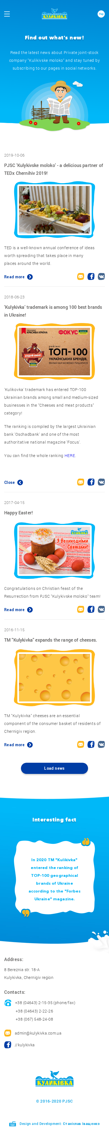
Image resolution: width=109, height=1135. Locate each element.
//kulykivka (25, 1044)
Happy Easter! (18, 512)
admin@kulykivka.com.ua (38, 1033)
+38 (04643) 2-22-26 (34, 1011)
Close (10, 482)
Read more (15, 277)
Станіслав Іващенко (81, 1124)
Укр (101, 14)
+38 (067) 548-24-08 (34, 1019)
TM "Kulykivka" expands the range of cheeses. (50, 640)
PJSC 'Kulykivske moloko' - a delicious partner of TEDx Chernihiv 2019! (53, 169)
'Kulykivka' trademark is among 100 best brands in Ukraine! (53, 311)
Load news (54, 768)
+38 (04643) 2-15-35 (34, 1002)
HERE (70, 455)
